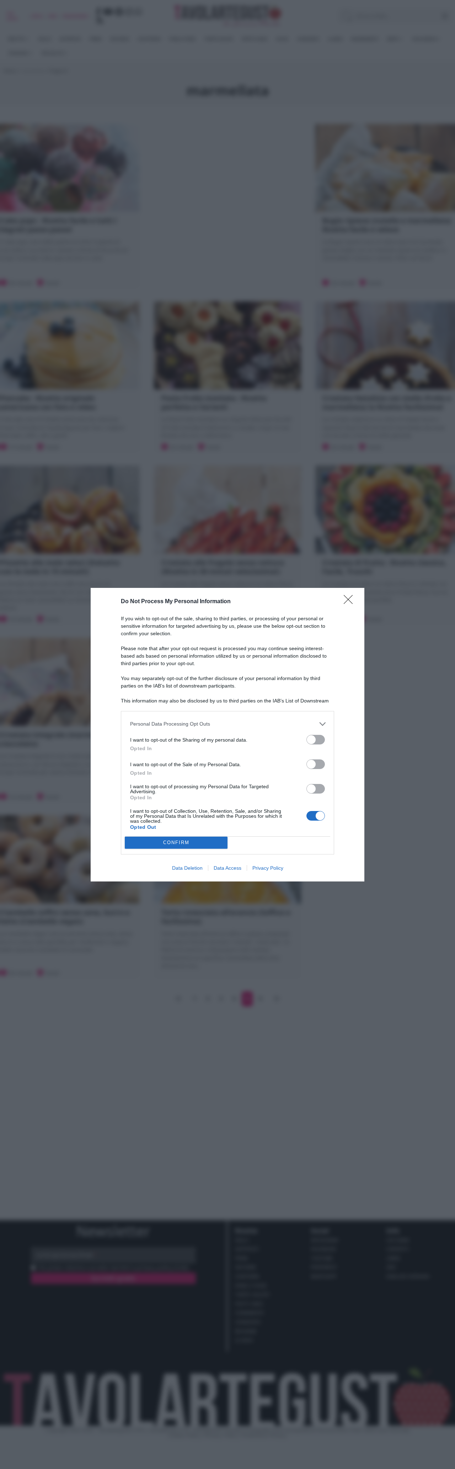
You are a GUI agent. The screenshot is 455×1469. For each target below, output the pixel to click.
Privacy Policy (267, 868)
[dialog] (227, 734)
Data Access (227, 868)
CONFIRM (176, 842)
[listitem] (227, 724)
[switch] (315, 739)
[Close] (350, 602)
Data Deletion (187, 868)
